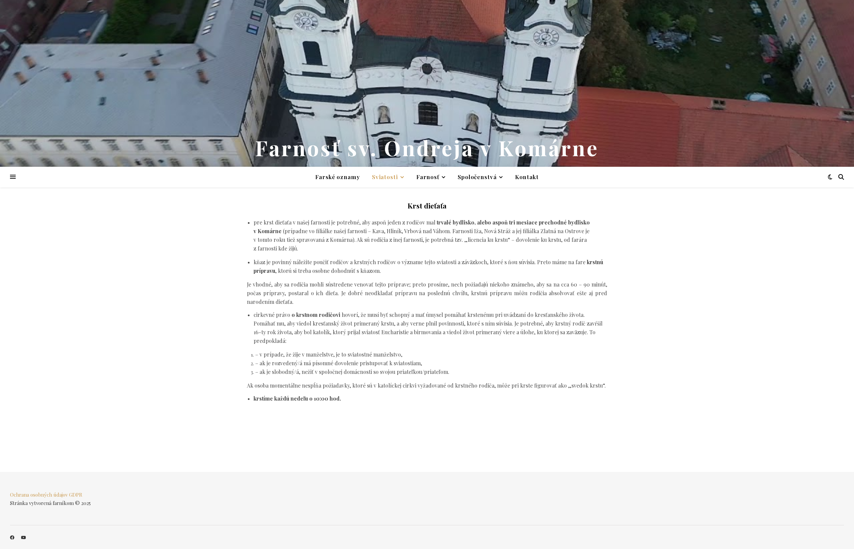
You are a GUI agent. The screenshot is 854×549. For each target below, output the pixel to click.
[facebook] (12, 537)
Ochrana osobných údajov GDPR (46, 494)
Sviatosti (385, 176)
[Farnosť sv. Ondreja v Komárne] (427, 83)
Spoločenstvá (477, 176)
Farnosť (427, 176)
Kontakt (527, 176)
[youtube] (23, 537)
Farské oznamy (337, 176)
